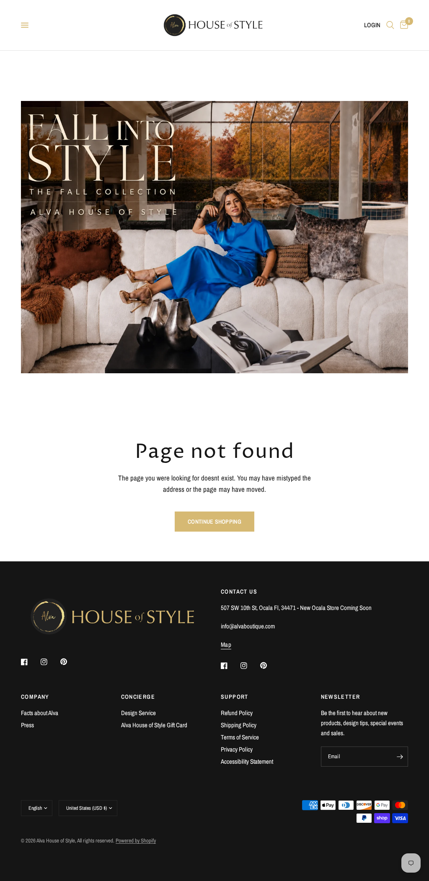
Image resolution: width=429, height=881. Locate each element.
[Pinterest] (69, 662)
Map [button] (226, 644)
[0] (402, 25)
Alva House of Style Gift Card (154, 725)
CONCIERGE (138, 697)
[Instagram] (50, 662)
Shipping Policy (238, 725)
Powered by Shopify (136, 840)
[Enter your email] (399, 757)
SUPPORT (234, 697)
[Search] (390, 25)
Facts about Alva (39, 712)
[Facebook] (30, 662)
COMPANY (35, 697)
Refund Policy (237, 712)
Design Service (138, 712)
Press (27, 725)
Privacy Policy (237, 749)
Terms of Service (240, 737)
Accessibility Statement (247, 761)
